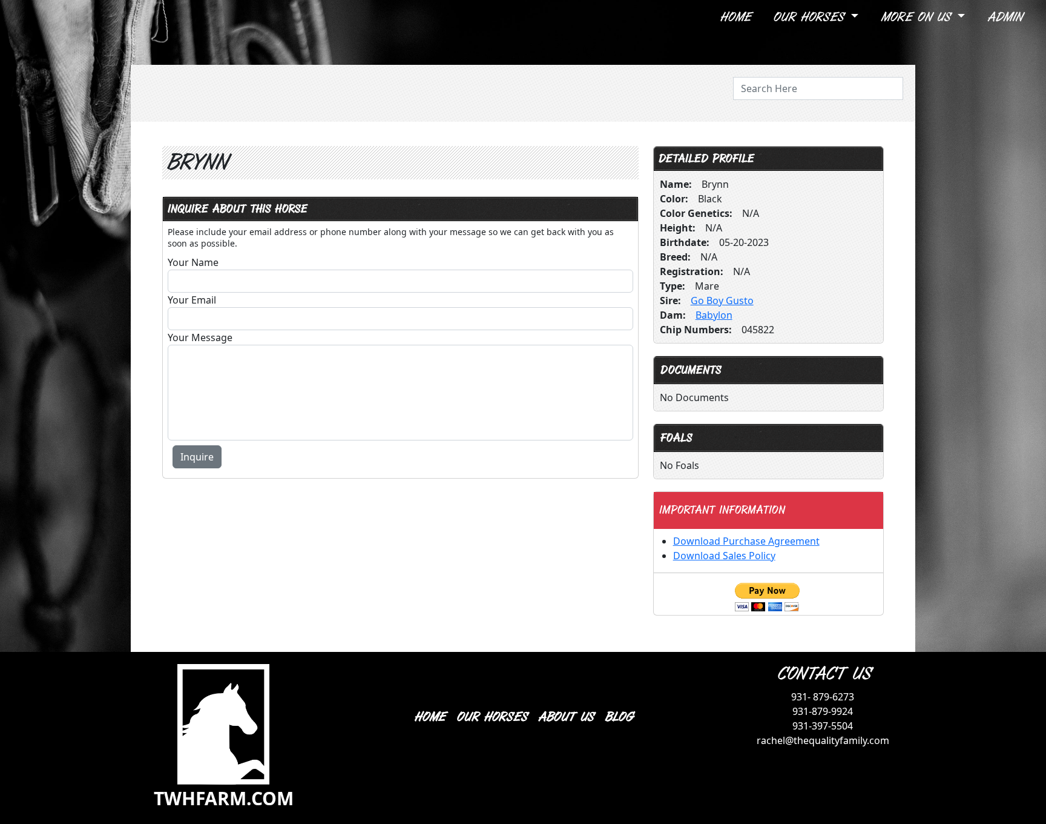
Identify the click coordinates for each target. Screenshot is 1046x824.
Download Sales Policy (724, 555)
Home (735, 17)
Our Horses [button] (810, 17)
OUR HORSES (491, 717)
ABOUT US (565, 717)
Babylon (714, 315)
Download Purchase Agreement (746, 541)
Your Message (200, 337)
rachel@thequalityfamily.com (823, 740)
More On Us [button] (917, 17)
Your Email (192, 300)
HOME (429, 717)
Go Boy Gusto (722, 300)
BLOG (618, 717)
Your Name (193, 262)
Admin (1004, 17)
